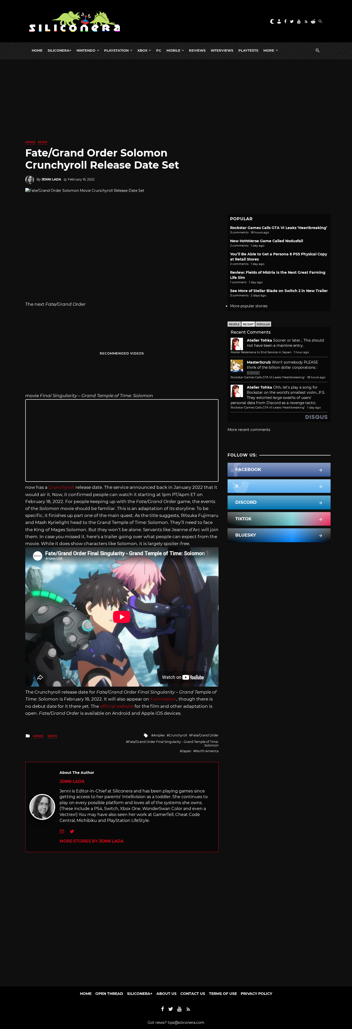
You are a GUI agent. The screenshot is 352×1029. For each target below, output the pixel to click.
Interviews (222, 50)
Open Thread (109, 993)
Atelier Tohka (259, 340)
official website (116, 706)
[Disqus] (122, 916)
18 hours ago (316, 377)
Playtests (248, 50)
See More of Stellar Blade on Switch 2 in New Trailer (279, 290)
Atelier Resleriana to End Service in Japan (261, 352)
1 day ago (314, 407)
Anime (30, 142)
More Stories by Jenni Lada (92, 841)
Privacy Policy (256, 993)
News (42, 142)
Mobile (173, 50)
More (268, 50)
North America (207, 751)
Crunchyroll (61, 487)
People (234, 324)
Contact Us (192, 993)
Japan (186, 751)
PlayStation (116, 50)
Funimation (163, 699)
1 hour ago (301, 352)
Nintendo (86, 50)
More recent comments (249, 429)
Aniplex (159, 735)
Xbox (142, 50)
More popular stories (248, 306)
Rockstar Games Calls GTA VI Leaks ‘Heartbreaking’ (278, 227)
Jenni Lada (51, 179)
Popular (263, 324)
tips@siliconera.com (186, 1022)
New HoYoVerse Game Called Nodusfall (266, 241)
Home (37, 50)
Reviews (197, 50)
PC (158, 50)
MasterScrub (259, 362)
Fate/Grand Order (205, 735)
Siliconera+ (59, 50)
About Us (166, 993)
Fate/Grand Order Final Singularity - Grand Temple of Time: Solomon (173, 743)
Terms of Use (223, 993)
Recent (248, 324)
